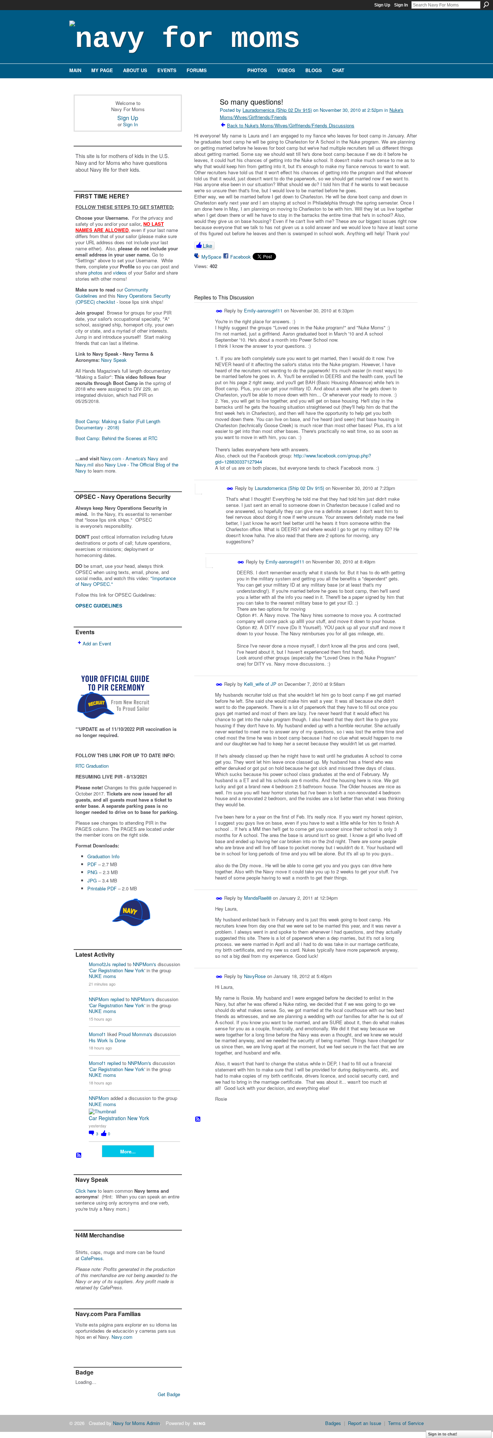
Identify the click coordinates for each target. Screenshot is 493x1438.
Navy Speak (114, 359)
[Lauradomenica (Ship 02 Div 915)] (203, 117)
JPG (92, 880)
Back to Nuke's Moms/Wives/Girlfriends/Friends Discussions (290, 125)
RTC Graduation (92, 765)
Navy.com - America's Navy (129, 458)
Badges (333, 1423)
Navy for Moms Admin (136, 1423)
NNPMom (99, 999)
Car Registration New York (117, 970)
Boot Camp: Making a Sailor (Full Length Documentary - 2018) (117, 424)
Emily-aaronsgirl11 (263, 310)
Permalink (219, 311)
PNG (92, 872)
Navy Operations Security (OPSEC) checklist (123, 298)
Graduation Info (103, 856)
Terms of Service (406, 1423)
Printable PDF (102, 888)
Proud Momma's (135, 1034)
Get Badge (169, 1394)
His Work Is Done (107, 1040)
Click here (85, 1190)
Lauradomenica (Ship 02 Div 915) (277, 109)
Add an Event (97, 643)
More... (128, 1151)
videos (120, 272)
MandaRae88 (257, 897)
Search (486, 4)
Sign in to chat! (442, 1434)
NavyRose (255, 976)
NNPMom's (144, 964)
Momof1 (97, 1034)
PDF (92, 864)
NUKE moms (102, 976)
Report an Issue (364, 1423)
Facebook (240, 256)
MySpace (211, 256)
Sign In (401, 5)
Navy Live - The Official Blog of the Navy (126, 467)
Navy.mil (84, 464)
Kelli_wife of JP (260, 683)
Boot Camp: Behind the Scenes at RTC (116, 438)
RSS (79, 1155)
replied (119, 964)
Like (207, 245)
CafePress (92, 1258)
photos (95, 272)
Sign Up (382, 5)
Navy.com (122, 1336)
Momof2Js (100, 964)
